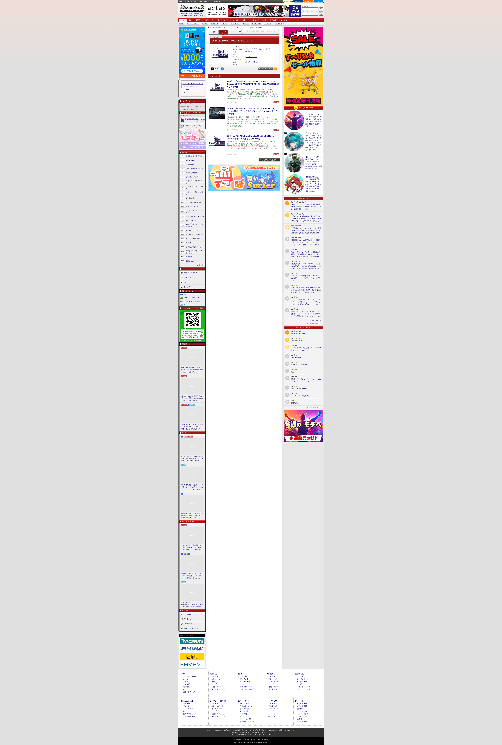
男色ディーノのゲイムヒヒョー (194, 182)
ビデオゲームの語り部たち (194, 234)
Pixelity (248, 49)
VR (244, 20)
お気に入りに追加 (266, 68)
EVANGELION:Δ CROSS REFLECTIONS (195, 119)
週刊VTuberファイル (192, 177)
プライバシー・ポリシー (252, 739)
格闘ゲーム (301, 709)
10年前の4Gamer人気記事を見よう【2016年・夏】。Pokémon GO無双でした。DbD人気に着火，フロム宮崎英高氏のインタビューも (192, 398)
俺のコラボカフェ (192, 220)
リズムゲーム (302, 716)
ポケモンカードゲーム (298, 333)
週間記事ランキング (190, 272)
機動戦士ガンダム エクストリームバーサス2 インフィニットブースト (306, 380)
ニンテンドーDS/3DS (218, 701)
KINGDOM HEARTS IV (299, 389)
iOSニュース (244, 704)
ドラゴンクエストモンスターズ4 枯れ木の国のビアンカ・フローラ (306, 349)
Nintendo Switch (189, 305)
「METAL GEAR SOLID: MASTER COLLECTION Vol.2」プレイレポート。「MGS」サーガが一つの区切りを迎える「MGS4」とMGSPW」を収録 (306, 302)
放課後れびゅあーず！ (193, 261)
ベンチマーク (273, 716)
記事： (198, 121)
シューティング (303, 714)
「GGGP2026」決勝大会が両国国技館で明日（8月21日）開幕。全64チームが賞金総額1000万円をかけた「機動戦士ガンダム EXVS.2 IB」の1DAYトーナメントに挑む (306, 290)
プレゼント (267, 23)
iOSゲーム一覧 (245, 719)
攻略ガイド (214, 23)
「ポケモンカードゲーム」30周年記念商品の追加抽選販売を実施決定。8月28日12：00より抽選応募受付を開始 (306, 206)
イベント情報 (302, 706)
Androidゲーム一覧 (247, 721)
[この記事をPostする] (212, 68)
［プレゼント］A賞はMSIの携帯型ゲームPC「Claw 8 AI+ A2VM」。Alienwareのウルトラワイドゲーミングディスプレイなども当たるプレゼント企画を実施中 (306, 218)
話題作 (181, 23)
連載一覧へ (200, 265)
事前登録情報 (245, 709)
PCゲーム (187, 294)
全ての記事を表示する (270, 160)
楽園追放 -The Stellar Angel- (300, 365)
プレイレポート (246, 679)
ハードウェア (254, 20)
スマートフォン (244, 701)
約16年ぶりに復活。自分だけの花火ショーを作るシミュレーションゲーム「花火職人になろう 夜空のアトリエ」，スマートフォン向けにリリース (306, 314)
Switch (217, 20)
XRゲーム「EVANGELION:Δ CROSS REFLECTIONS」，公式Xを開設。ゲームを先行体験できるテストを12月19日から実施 (252, 111)
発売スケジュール (218, 687)
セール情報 (244, 711)
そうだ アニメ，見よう (193, 206)
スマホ (225, 20)
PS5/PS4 (207, 20)
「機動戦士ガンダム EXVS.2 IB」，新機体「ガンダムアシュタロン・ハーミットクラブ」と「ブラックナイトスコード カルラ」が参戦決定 (306, 242)
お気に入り (298, 1)
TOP (183, 20)
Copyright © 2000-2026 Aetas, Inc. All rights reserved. (251, 742)
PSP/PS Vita (299, 674)
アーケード (299, 701)
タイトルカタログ (218, 689)
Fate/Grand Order (296, 341)
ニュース (187, 90)
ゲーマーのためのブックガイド (194, 211)
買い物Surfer (190, 243)
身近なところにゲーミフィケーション (194, 252)
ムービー (246, 23)
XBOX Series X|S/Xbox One (192, 298)
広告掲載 (265, 739)
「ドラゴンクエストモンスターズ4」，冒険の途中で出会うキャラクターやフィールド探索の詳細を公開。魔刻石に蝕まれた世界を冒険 (306, 230)
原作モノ (249, 62)
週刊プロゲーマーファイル (194, 168)
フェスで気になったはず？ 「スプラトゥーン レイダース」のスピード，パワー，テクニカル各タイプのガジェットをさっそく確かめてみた (192, 487)
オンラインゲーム (193, 23)
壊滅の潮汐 (294, 403)
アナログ (273, 20)
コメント (217, 68)
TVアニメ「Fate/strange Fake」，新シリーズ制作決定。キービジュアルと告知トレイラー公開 (306, 278)
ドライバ (187, 287)
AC (264, 20)
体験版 (185, 682)
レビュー (224, 23)
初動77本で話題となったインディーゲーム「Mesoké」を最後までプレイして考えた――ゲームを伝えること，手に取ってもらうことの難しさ (192, 516)
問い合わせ (216, 1)
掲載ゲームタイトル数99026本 (191, 14)
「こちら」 (262, 732)
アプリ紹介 (244, 714)
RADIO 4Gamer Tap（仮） (194, 202)
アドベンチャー (251, 57)
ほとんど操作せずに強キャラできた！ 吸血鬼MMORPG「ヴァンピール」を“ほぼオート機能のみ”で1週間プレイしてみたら (192, 459)
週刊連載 (205, 23)
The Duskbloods (296, 357)
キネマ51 (189, 257)
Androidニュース (246, 706)
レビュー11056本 (186, 15)
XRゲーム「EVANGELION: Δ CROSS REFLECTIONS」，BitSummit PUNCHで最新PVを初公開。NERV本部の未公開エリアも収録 (253, 84)
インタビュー (235, 23)
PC (190, 20)
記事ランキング (189, 692)
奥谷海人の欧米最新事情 (194, 156)
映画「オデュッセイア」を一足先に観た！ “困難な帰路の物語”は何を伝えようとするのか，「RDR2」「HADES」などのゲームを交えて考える (192, 370)
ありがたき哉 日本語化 (193, 247)
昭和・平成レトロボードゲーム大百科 (194, 225)
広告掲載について (189, 623)
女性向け (235, 20)
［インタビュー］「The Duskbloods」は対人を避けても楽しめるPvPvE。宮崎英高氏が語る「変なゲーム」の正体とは (192, 604)
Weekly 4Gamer (191, 160)
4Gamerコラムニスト (192, 230)
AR (257, 62)
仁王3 (293, 372)
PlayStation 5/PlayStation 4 (192, 301)
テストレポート (274, 706)
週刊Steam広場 (190, 198)
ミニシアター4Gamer (192, 238)
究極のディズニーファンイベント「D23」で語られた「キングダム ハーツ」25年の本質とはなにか (192, 576)
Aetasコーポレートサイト (192, 628)
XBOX (198, 20)
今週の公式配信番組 (192, 173)
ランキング (318, 1)
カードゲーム (302, 711)
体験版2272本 (198, 15)
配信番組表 (278, 23)
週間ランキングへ (317, 320)
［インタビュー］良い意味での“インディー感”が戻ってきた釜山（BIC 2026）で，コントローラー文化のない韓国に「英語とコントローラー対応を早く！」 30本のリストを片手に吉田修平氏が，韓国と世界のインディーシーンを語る (192, 547)
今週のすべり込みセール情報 (194, 193)
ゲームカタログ (303, 721)
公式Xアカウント (190, 1)
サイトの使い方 (204, 1)
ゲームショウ (256, 23)
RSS (180, 1)
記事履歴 (308, 1)
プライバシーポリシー (191, 614)
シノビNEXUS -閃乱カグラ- (300, 396)
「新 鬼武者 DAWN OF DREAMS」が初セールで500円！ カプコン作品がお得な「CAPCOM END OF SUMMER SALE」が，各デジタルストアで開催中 (306, 266)
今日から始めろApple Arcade (195, 216)
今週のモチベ (190, 164)
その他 (299, 719)
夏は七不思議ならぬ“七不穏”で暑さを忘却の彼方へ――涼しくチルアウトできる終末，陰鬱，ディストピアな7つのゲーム (192, 427)
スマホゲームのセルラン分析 (194, 187)
